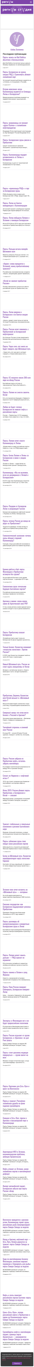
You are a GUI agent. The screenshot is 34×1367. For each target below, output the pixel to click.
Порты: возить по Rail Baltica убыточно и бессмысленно (14, 58)
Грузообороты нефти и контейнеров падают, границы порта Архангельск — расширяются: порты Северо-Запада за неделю (17, 1335)
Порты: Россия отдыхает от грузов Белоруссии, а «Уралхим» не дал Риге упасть (16, 1038)
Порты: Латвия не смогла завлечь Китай (16, 393)
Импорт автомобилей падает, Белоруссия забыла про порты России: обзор (15, 1188)
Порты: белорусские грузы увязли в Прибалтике (17, 141)
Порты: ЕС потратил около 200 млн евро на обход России (17, 379)
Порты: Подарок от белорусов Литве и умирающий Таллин (14, 507)
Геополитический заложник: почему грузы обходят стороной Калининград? (17, 538)
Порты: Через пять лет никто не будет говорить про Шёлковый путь (16, 347)
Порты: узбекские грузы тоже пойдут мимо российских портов (15, 842)
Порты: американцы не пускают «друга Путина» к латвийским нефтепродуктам (15, 125)
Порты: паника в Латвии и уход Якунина (15, 973)
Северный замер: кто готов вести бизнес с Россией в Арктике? (15, 714)
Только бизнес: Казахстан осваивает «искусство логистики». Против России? (17, 649)
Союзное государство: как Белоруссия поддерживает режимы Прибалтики (17, 907)
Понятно (17, 1363)
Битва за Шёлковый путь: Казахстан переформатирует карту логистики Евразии (17, 858)
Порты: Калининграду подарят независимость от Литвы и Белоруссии (15, 157)
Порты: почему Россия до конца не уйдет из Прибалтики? (16, 522)
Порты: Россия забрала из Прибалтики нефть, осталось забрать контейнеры (14, 761)
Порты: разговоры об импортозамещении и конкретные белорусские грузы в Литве (16, 924)
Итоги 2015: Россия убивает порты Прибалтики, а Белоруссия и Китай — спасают (16, 793)
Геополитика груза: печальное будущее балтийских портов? (14, 587)
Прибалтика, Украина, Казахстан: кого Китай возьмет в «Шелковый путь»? (16, 698)
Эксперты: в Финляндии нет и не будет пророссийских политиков (16, 1022)
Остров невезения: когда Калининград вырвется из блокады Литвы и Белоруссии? (17, 91)
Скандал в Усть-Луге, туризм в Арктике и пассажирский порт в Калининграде (15, 1120)
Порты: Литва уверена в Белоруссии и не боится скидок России (15, 314)
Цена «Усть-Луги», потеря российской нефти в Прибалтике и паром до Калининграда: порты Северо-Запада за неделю (16, 1316)
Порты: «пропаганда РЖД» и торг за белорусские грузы (16, 189)
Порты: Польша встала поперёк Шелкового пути (15, 250)
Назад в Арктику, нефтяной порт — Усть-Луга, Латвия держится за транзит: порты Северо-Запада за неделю (17, 1243)
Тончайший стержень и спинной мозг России (15, 728)
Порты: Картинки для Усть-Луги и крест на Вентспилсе (16, 1087)
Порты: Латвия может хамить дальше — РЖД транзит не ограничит (14, 957)
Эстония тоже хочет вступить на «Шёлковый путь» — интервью (15, 891)
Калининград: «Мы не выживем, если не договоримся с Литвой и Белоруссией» (15, 475)
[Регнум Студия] (17, 10)
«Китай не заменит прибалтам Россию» (14, 282)
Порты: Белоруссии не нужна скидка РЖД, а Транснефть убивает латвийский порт (17, 74)
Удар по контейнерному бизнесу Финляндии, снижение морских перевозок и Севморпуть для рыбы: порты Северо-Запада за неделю (17, 1262)
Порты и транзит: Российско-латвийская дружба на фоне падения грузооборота (14, 1103)
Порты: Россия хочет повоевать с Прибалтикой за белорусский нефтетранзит (16, 332)
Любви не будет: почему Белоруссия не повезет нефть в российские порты (15, 409)
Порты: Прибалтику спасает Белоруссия (14, 633)
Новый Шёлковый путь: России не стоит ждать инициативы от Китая (16, 665)
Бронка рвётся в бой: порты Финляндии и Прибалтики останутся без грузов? (13, 572)
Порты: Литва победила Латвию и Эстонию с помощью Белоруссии (16, 219)
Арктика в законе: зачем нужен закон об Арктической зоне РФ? (15, 602)
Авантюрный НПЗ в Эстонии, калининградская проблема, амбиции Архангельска (14, 1154)
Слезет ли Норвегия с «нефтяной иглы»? (16, 777)
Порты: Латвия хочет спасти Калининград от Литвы (14, 442)
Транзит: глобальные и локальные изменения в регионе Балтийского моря (16, 826)
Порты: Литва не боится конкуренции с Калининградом (15, 204)
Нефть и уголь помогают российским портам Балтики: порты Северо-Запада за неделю (17, 1297)
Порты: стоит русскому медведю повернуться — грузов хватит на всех (15, 1055)
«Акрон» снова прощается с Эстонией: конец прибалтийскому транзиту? (16, 266)
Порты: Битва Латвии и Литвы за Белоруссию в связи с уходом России (16, 458)
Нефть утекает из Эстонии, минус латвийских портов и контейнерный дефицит (17, 1171)
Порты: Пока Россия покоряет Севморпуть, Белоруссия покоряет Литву (16, 989)
